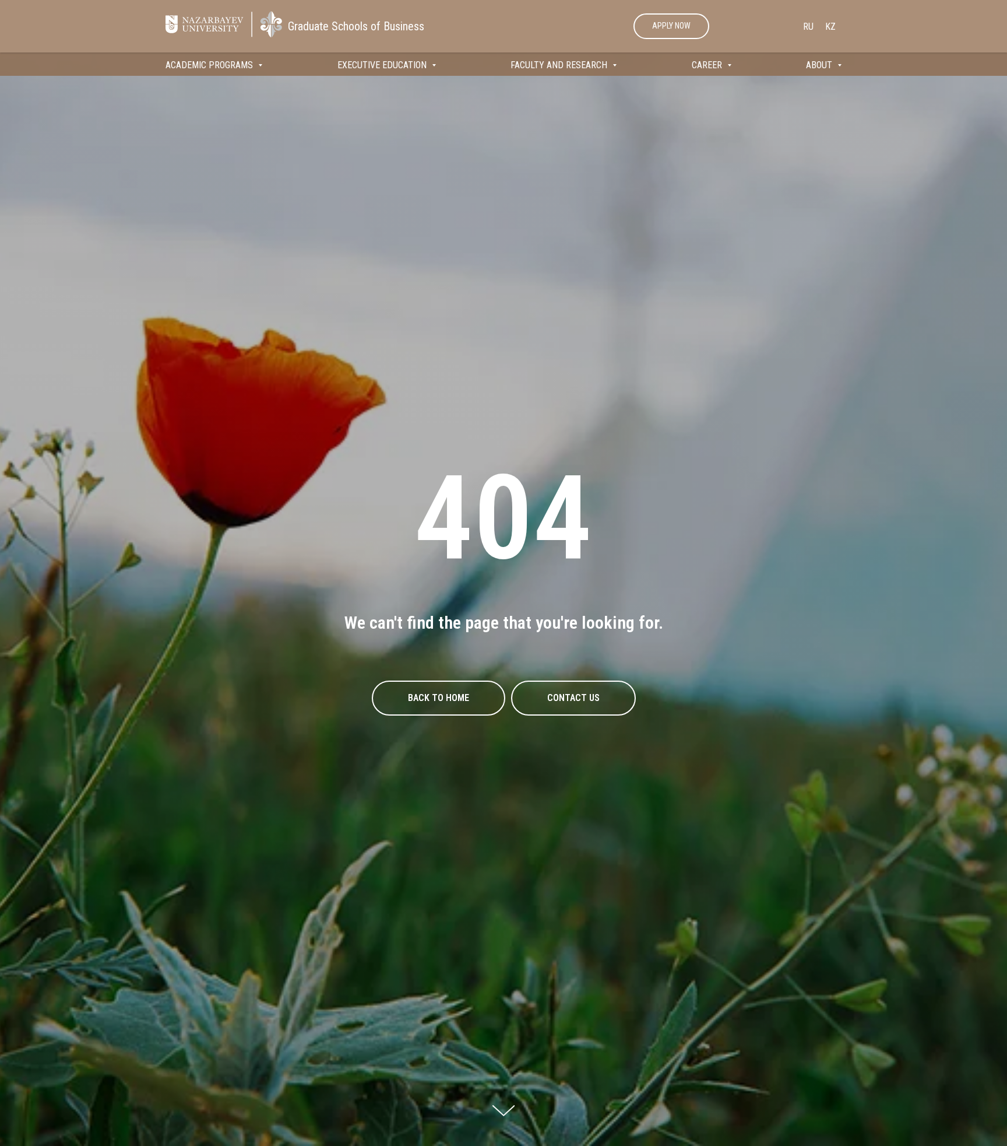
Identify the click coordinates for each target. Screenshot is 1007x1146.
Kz (830, 26)
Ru (808, 26)
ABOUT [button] (820, 65)
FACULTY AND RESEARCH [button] (560, 65)
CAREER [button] (708, 65)
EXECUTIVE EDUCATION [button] (383, 65)
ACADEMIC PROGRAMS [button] (210, 65)
